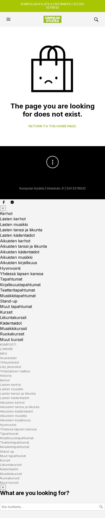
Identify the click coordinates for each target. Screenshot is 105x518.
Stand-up (8, 301)
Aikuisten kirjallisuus (18, 262)
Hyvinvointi (10, 268)
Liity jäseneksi (10, 367)
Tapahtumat (11, 279)
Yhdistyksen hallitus (15, 371)
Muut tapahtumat (16, 306)
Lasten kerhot (13, 218)
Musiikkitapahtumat (18, 295)
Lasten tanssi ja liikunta (21, 229)
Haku (101, 507)
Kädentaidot (11, 323)
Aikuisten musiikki (16, 257)
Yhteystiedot (9, 362)
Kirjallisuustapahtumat (20, 284)
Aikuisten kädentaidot (19, 251)
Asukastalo (8, 358)
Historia (5, 375)
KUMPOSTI (8, 344)
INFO (3, 353)
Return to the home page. (53, 126)
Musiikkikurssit (13, 328)
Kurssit (6, 312)
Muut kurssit (11, 339)
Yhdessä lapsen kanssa (21, 273)
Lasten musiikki (14, 224)
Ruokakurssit (12, 333)
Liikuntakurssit (13, 317)
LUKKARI (6, 349)
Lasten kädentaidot (17, 235)
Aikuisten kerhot (15, 240)
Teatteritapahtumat (17, 290)
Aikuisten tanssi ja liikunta (23, 246)
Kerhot (6, 213)
